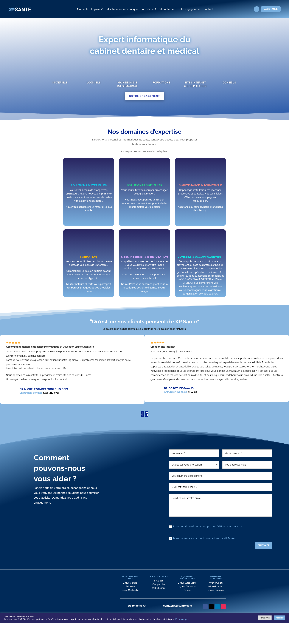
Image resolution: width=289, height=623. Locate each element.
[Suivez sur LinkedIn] (217, 606)
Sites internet (167, 9)
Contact (208, 9)
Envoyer (264, 545)
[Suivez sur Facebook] (205, 606)
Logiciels (97, 9)
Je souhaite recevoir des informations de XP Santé (204, 538)
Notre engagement (189, 9)
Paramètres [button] (265, 618)
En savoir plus (182, 619)
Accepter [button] (279, 618)
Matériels (82, 9)
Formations (148, 9)
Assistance (271, 9)
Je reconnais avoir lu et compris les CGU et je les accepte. (208, 526)
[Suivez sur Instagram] (223, 606)
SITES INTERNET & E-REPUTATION (144, 256)
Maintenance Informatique (122, 9)
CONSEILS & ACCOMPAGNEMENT (200, 256)
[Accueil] (73, 9)
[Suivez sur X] (211, 606)
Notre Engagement (144, 96)
